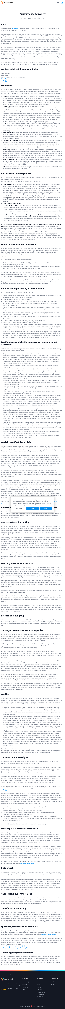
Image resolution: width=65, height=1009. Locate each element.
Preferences (19, 508)
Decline (32, 508)
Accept (45, 508)
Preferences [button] (38, 504)
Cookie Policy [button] (44, 503)
